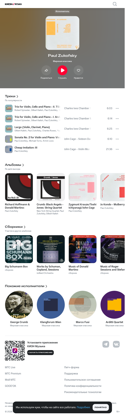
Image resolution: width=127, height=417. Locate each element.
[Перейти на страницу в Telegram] (105, 344)
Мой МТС (10, 380)
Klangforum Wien (50, 322)
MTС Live (10, 367)
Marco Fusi (82, 322)
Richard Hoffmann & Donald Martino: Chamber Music (17, 206)
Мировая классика (62, 61)
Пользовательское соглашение (82, 380)
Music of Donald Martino (78, 268)
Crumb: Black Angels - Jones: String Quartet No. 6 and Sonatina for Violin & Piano (50, 206)
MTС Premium (13, 374)
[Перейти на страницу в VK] (116, 344)
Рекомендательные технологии (82, 392)
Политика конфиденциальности (82, 386)
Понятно (101, 407)
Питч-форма (71, 367)
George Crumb (19, 322)
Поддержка (71, 374)
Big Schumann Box (16, 266)
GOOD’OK (10, 386)
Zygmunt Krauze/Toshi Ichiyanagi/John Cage (82, 206)
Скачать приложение (40, 353)
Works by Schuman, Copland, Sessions (49, 268)
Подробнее (83, 407)
